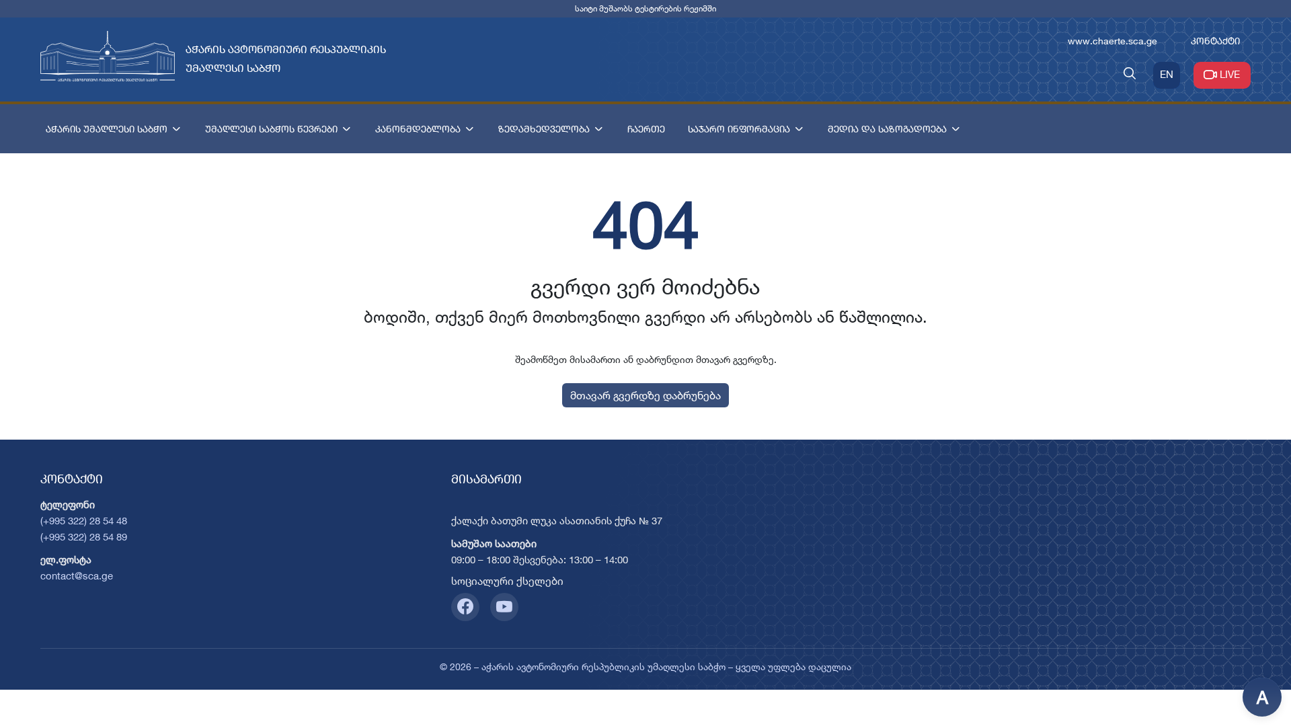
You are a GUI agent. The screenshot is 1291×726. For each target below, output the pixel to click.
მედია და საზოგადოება (887, 128)
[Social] (465, 607)
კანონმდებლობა (418, 128)
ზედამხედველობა (544, 128)
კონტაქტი (1215, 40)
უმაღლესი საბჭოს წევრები (271, 128)
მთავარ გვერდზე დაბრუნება (645, 395)
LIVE (1230, 74)
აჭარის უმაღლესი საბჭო (106, 128)
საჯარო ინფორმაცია (739, 128)
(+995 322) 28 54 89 (83, 536)
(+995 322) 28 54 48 (83, 520)
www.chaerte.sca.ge (1112, 40)
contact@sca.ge (76, 575)
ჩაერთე (646, 128)
